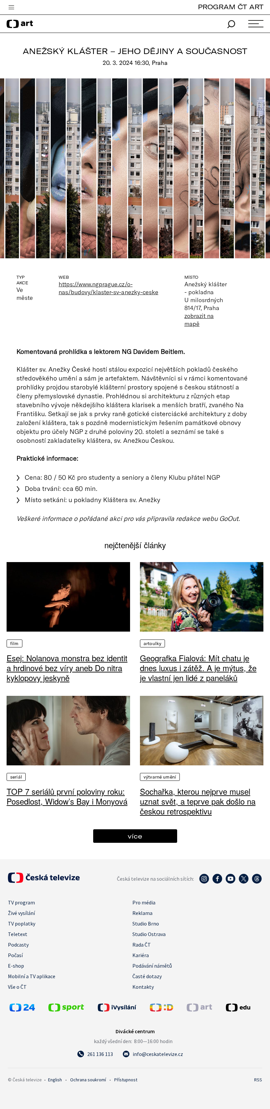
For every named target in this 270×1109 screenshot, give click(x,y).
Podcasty (18, 944)
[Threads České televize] (257, 882)
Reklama (142, 913)
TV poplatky (21, 923)
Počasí (15, 955)
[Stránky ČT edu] (243, 1007)
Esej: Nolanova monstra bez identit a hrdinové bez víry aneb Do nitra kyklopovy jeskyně (67, 668)
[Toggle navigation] (11, 8)
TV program (21, 902)
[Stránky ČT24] (22, 1009)
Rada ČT (141, 944)
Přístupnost (125, 1080)
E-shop (16, 965)
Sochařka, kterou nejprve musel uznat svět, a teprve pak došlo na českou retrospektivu (198, 801)
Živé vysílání (21, 913)
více (135, 836)
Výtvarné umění (160, 777)
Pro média (143, 902)
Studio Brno (145, 923)
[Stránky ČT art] (199, 1009)
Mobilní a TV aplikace (31, 976)
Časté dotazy (147, 976)
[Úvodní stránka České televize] (44, 881)
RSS (258, 1080)
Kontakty (143, 986)
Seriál (16, 777)
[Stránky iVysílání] (122, 1007)
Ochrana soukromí (88, 1080)
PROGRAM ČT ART (230, 7)
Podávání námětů (152, 965)
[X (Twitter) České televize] (243, 882)
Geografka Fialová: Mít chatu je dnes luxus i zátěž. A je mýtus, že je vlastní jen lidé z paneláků (198, 668)
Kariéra (140, 955)
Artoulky (152, 643)
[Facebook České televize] (217, 882)
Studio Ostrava (149, 934)
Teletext (17, 934)
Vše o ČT (17, 986)
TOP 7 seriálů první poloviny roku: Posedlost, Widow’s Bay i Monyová (67, 796)
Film (14, 643)
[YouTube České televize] (230, 882)
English (55, 1080)
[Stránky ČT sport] (66, 1009)
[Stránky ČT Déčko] (161, 1009)
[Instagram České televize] (204, 882)
